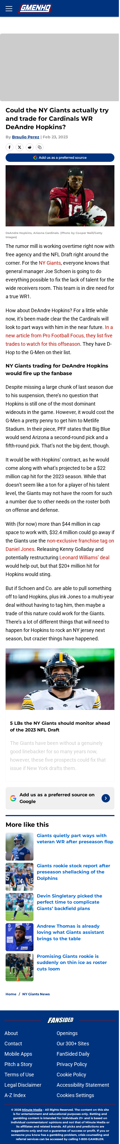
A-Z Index (15, 1095)
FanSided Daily (73, 1054)
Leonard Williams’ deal (84, 557)
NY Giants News (36, 994)
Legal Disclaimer (22, 1085)
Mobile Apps (18, 1054)
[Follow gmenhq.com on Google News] (106, 798)
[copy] (40, 147)
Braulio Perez (25, 136)
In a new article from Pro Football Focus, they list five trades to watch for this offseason (59, 335)
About (11, 1033)
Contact (13, 1043)
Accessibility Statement (83, 1085)
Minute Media (32, 1110)
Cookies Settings (75, 1095)
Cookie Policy (71, 1074)
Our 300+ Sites (73, 1043)
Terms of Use (19, 1074)
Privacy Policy (72, 1064)
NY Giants (50, 263)
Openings (67, 1033)
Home (11, 994)
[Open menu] (9, 8)
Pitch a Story (18, 1064)
